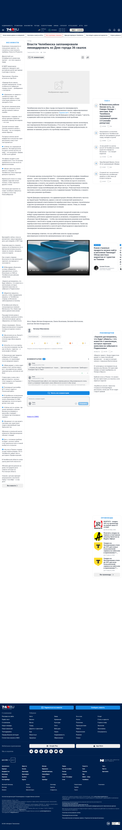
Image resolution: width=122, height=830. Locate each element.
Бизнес (31, 719)
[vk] (36, 751)
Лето (56, 725)
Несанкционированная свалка (51, 336)
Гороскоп (63, 25)
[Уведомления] (114, 30)
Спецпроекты (102, 732)
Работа (78, 729)
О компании (6, 722)
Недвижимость (7, 25)
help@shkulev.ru (14, 812)
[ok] (41, 751)
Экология (101, 725)
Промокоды (18, 25)
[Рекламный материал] (77, 30)
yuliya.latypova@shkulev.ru (101, 796)
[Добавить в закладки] (83, 57)
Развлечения (80, 732)
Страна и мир (102, 722)
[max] (46, 751)
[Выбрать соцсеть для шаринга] (88, 57)
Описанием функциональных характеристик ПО (75, 804)
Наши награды (7, 725)
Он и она (79, 716)
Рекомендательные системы (70, 815)
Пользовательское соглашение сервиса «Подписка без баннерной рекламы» (83, 818)
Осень (78, 719)
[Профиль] (119, 30)
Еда (30, 732)
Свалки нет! (63, 113)
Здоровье (32, 738)
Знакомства (28, 25)
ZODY (85, 25)
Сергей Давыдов (33, 336)
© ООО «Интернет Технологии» (11, 823)
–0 (87, 373)
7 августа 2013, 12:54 (33, 52)
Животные (33, 735)
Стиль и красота (103, 719)
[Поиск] (110, 30)
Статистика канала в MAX (10, 738)
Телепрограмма (46, 25)
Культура (57, 722)
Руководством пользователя (70, 803)
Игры (81, 25)
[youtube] (56, 751)
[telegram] (31, 751)
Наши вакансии (7, 729)
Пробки (53, 30)
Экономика (101, 729)
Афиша (56, 25)
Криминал (57, 719)
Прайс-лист (6, 719)
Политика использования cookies (71, 812)
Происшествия (81, 725)
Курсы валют (73, 25)
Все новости (12, 42)
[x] (51, 751)
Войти (33, 404)
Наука (56, 732)
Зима (56, 716)
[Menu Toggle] (3, 30)
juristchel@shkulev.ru (45, 811)
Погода (36, 25)
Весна (31, 722)
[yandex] (61, 751)
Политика (79, 722)
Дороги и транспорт (36, 729)
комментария (37, 57)
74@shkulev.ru (22, 809)
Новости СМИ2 (33, 416)
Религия (79, 735)
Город (31, 725)
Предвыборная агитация (10, 735)
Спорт (100, 716)
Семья (78, 738)
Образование (58, 738)
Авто (31, 716)
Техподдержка (7, 732)
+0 (82, 373)
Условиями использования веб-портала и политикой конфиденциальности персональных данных (89, 806)
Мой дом (57, 729)
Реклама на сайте (8, 716)
